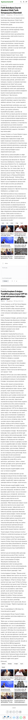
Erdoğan (16, 663)
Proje (17, 223)
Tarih (21, 223)
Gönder (5, 281)
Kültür (12, 223)
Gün (7, 223)
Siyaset (3, 667)
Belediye (10, 663)
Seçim (21, 663)
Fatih (3, 223)
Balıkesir (4, 663)
